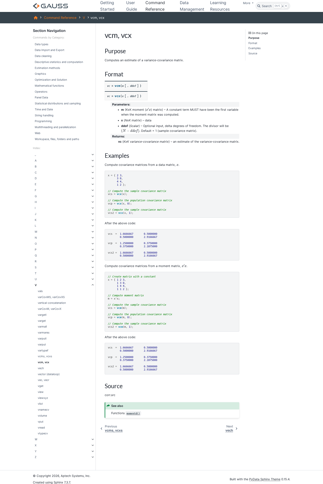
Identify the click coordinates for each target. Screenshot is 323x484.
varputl (42, 338)
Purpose (253, 37)
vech (41, 368)
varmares (44, 332)
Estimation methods (47, 67)
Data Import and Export (49, 50)
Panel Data (41, 97)
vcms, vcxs (45, 356)
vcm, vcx (43, 362)
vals (40, 291)
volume (42, 415)
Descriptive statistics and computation (59, 61)
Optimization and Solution (51, 79)
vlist (40, 403)
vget (40, 385)
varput (42, 344)
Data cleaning (43, 56)
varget (42, 320)
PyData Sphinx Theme (264, 479)
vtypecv (43, 433)
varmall (42, 326)
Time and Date (44, 109)
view (41, 391)
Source (252, 53)
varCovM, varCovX (49, 308)
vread (41, 427)
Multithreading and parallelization (55, 127)
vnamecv (43, 409)
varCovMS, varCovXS (51, 297)
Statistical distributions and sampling (58, 103)
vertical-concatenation (52, 302)
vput (40, 421)
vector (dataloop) (49, 374)
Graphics (40, 73)
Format (252, 43)
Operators (41, 91)
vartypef (43, 350)
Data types (41, 44)
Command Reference (60, 18)
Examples (254, 48)
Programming (43, 121)
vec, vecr (43, 379)
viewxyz (43, 397)
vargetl (42, 314)
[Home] (36, 17)
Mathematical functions (49, 85)
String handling (44, 115)
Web (37, 133)
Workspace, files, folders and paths (57, 139)
